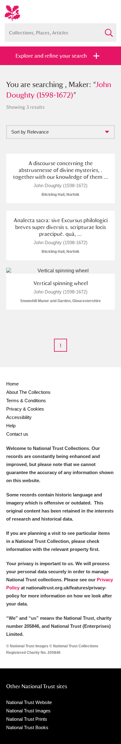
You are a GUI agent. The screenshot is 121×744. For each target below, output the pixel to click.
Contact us (17, 434)
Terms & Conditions (26, 400)
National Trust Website (29, 702)
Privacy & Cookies (25, 409)
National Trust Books (27, 727)
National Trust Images (28, 710)
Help (11, 425)
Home (12, 383)
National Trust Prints (26, 719)
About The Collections (28, 392)
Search (108, 30)
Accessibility (19, 417)
